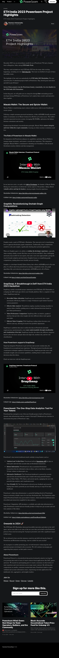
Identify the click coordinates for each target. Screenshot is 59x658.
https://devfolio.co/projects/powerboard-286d (31, 513)
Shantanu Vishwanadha (15, 23)
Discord (12, 581)
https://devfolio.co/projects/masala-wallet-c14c (32, 193)
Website (6, 581)
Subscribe (52, 1)
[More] (14, 2)
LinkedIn (30, 581)
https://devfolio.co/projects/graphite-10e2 (31, 273)
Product (9, 1)
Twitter (18, 581)
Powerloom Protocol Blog (7, 646)
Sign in (45, 1)
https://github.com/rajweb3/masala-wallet (25, 197)
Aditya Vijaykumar (31, 184)
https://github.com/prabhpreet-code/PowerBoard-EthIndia (29, 517)
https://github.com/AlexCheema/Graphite (24, 277)
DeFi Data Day (26, 72)
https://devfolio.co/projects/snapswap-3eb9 (31, 398)
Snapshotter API (41, 461)
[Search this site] (42, 1)
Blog (3, 1)
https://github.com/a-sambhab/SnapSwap (24, 402)
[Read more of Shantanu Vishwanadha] (6, 24)
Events (5, 8)
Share (52, 23)
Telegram (23, 581)
